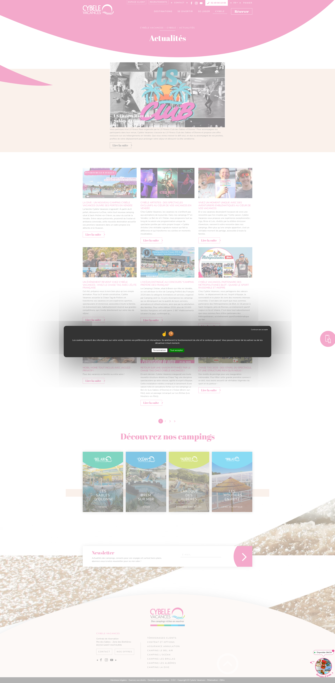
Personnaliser (159, 350)
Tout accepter (176, 350)
